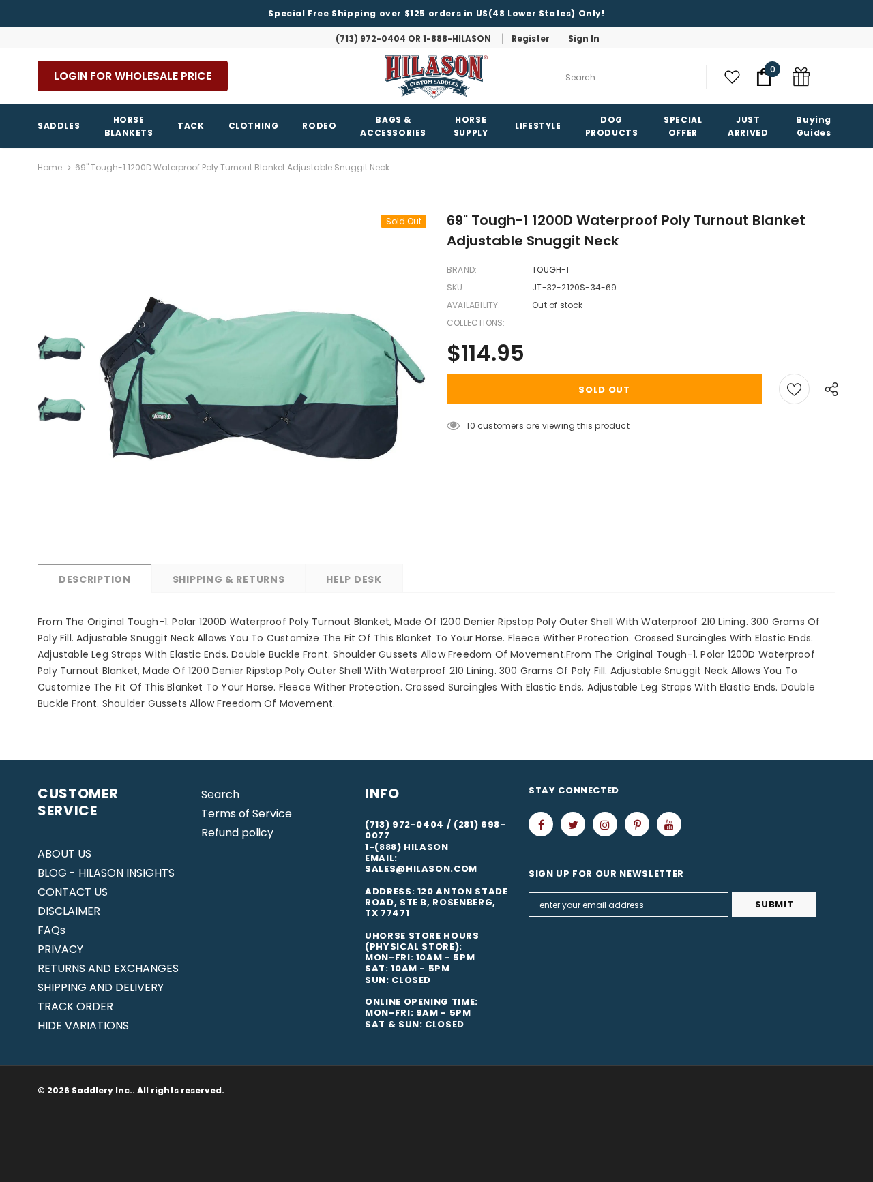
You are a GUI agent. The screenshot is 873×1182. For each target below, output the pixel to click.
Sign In (584, 38)
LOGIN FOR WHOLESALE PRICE (132, 76)
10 (471, 425)
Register (531, 38)
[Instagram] (605, 824)
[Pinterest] (637, 824)
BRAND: (462, 269)
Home (50, 167)
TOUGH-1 (550, 269)
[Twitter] (573, 824)
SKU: (456, 287)
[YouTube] (669, 824)
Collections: (476, 323)
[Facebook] (541, 824)
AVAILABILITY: (474, 305)
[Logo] (436, 77)
